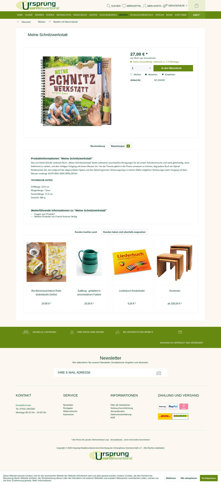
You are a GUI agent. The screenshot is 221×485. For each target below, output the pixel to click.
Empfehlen (169, 74)
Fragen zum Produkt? (44, 214)
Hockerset (174, 291)
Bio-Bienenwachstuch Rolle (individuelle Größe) (46, 293)
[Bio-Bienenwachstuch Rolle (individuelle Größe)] (46, 262)
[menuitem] (175, 5)
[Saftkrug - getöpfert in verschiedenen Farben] (89, 262)
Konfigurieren (209, 478)
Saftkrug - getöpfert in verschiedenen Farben (89, 293)
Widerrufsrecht (70, 411)
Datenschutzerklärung (120, 414)
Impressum (68, 414)
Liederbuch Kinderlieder (132, 291)
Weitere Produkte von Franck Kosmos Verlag (55, 216)
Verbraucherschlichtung (121, 408)
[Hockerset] (175, 262)
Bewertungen (120, 146)
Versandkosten (117, 411)
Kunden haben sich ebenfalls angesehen (124, 232)
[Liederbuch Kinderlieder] (132, 262)
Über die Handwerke (120, 405)
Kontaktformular (23, 405)
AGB (112, 417)
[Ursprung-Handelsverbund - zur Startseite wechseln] (37, 5)
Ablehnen (171, 478)
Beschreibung (98, 146)
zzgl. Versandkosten (148, 58)
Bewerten (153, 74)
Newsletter (68, 405)
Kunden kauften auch (86, 232)
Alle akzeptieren (189, 478)
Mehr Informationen (41, 480)
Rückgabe (68, 408)
